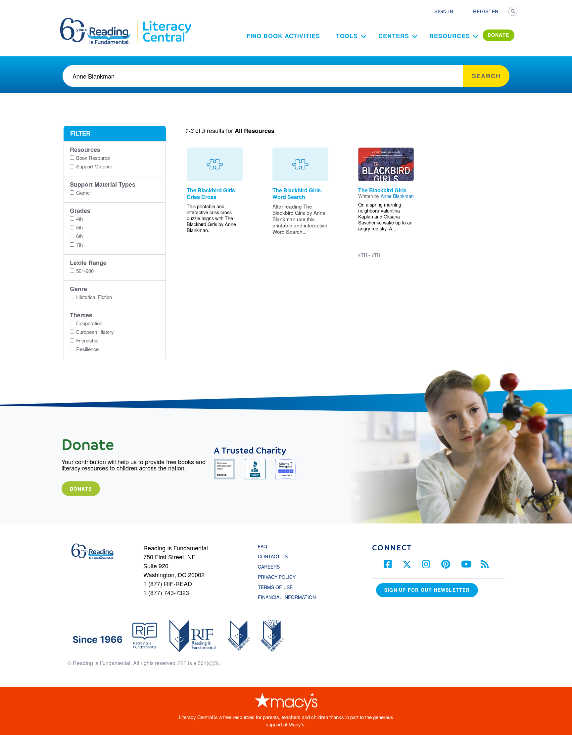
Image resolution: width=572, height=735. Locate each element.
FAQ (262, 546)
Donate (81, 488)
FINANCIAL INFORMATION (287, 597)
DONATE (498, 34)
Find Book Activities (283, 35)
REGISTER (486, 11)
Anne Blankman (397, 196)
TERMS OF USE (278, 587)
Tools (347, 35)
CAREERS (269, 566)
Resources (449, 35)
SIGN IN (443, 11)
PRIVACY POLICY (277, 577)
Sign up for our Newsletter (427, 589)
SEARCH (513, 12)
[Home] (100, 21)
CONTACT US (275, 556)
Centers (393, 35)
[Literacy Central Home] (166, 21)
